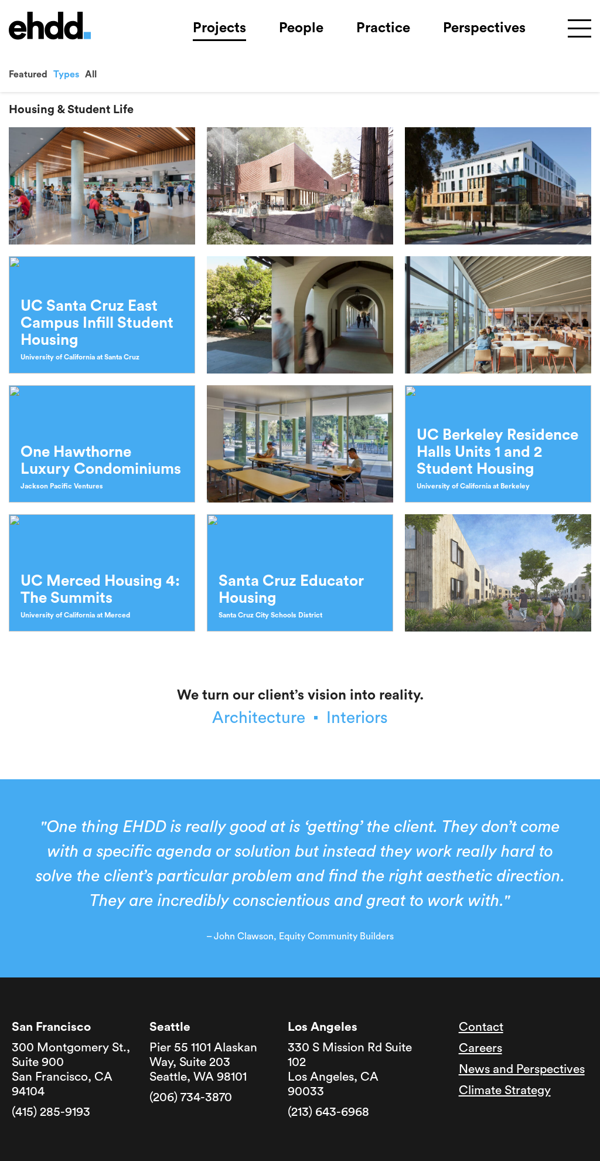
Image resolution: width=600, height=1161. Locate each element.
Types (66, 74)
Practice (383, 28)
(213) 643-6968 (328, 1112)
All (91, 74)
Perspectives (484, 28)
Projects (219, 28)
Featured (28, 74)
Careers (480, 1048)
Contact (481, 1027)
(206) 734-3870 (190, 1097)
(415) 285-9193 (51, 1112)
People (301, 28)
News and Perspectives (522, 1069)
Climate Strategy (505, 1090)
